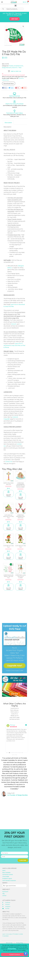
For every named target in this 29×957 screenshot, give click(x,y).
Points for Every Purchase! (14, 104)
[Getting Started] (14, 94)
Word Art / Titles (16, 67)
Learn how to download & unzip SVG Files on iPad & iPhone (14, 345)
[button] (2, 2)
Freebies (11, 66)
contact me (8, 461)
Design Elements (7, 67)
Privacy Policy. (12, 948)
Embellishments (18, 66)
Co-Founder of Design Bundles (17, 795)
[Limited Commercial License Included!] (2, 73)
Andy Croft (10, 793)
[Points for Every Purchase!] (14, 101)
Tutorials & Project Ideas (14, 113)
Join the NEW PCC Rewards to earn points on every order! (14, 14)
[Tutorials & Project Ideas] (14, 111)
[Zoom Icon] (23, 26)
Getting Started (14, 96)
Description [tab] (8, 122)
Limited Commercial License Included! (13, 75)
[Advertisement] (14, 606)
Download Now (9, 83)
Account (13, 324)
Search (3, 9)
